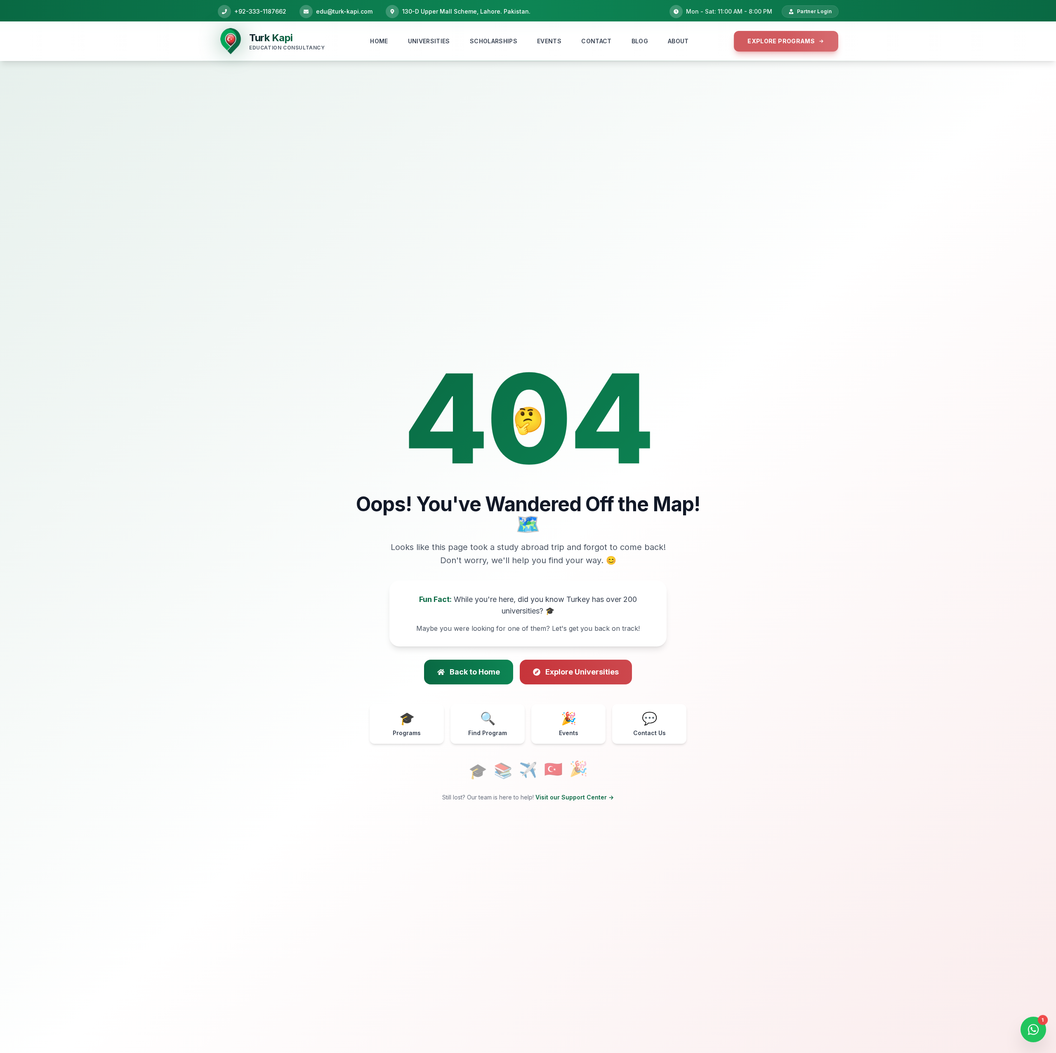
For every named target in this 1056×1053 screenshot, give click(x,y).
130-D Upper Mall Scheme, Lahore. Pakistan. (466, 11)
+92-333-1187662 (260, 11)
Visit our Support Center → (574, 797)
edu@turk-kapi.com (344, 11)
